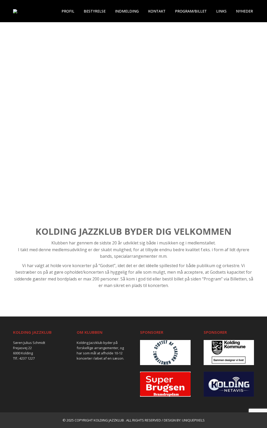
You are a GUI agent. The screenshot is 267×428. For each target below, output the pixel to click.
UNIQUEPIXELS (193, 420)
